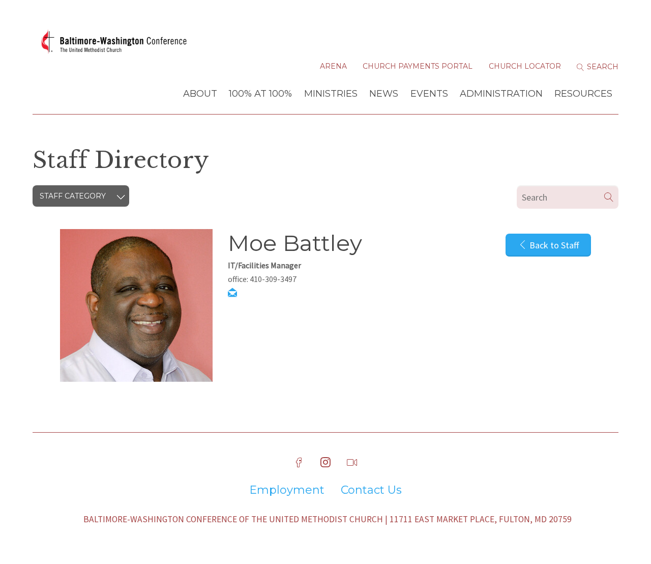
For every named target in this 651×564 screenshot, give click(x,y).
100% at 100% (260, 93)
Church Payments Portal (417, 66)
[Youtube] (352, 462)
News (383, 93)
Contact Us (371, 490)
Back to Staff (553, 245)
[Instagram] (325, 462)
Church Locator (525, 66)
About (200, 93)
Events (429, 93)
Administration (501, 93)
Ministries (331, 93)
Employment (286, 490)
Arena (333, 66)
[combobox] (81, 196)
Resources (583, 93)
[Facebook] (299, 462)
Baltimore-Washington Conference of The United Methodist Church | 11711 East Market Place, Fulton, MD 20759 (327, 519)
